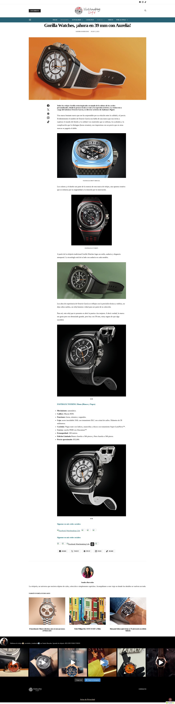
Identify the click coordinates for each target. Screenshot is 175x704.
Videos (110, 20)
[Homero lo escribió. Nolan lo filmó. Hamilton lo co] (161, 662)
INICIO (55, 20)
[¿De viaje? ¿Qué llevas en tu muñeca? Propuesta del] (43, 662)
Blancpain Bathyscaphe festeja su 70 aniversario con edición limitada (128, 630)
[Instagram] (143, 2)
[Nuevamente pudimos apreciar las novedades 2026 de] (102, 662)
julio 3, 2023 (95, 31)
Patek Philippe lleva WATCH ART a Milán (87, 629)
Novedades (64, 20)
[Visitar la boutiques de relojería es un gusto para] (73, 662)
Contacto (142, 689)
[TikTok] (145, 2)
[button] (91, 399)
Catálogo (90, 20)
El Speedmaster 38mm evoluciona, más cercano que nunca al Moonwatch (47, 630)
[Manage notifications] (170, 699)
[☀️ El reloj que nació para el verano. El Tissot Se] (131, 662)
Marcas (100, 20)
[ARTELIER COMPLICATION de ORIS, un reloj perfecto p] (14, 662)
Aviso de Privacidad (87, 699)
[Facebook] (140, 2)
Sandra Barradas (82, 31)
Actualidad (76, 20)
